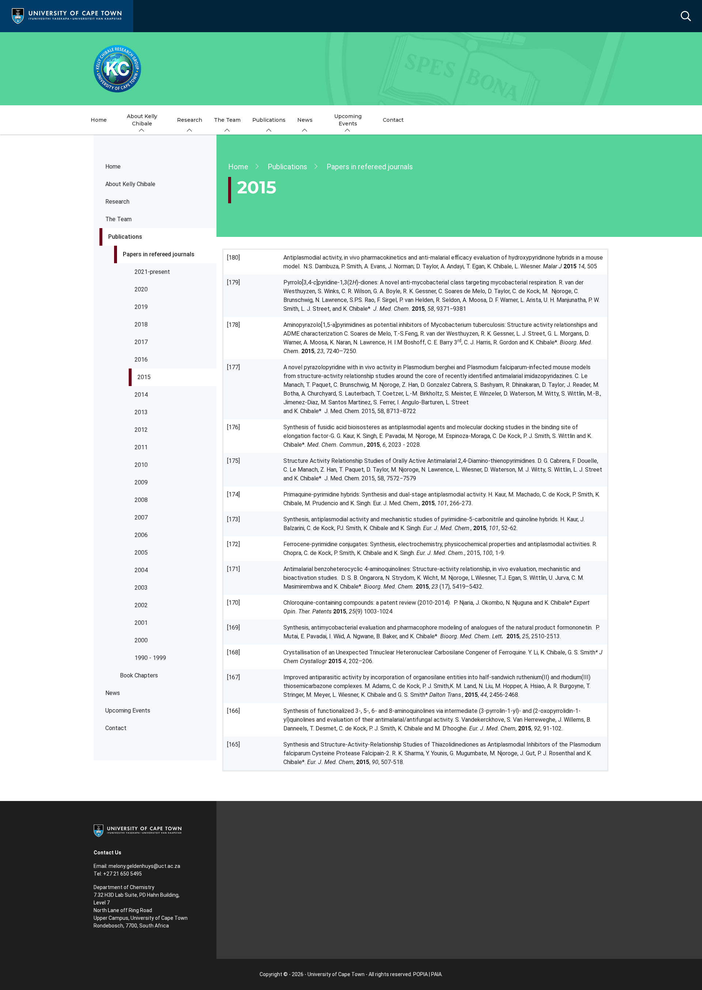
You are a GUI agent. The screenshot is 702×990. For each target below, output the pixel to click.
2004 (141, 570)
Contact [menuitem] (393, 120)
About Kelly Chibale (130, 184)
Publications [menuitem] (269, 120)
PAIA (436, 974)
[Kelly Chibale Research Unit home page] (351, 68)
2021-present (152, 271)
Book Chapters (139, 675)
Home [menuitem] (99, 120)
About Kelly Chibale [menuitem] (142, 120)
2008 (141, 499)
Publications (125, 236)
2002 (141, 605)
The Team (118, 219)
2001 (141, 622)
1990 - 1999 (150, 657)
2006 (141, 535)
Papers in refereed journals (159, 254)
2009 (141, 482)
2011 (141, 447)
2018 (141, 324)
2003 (141, 587)
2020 (141, 289)
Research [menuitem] (189, 120)
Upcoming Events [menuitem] (348, 120)
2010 (141, 464)
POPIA (420, 974)
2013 (141, 412)
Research (117, 201)
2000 (141, 640)
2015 (144, 377)
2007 (141, 517)
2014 (141, 394)
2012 (141, 429)
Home (113, 166)
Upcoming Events (127, 710)
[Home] (66, 15)
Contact (116, 728)
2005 (141, 552)
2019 (141, 306)
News (112, 692)
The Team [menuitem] (227, 120)
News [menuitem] (305, 120)
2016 (141, 359)
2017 (141, 342)
